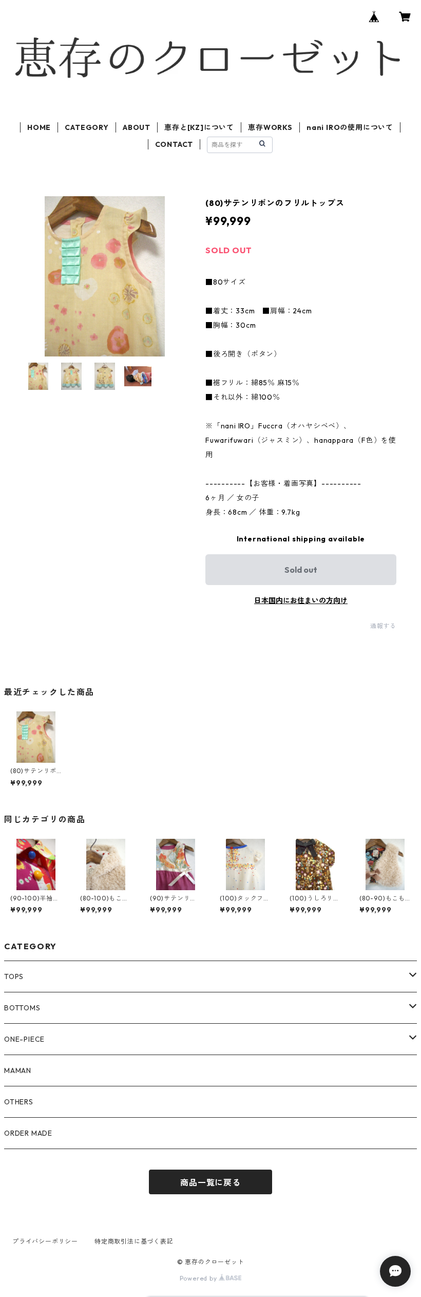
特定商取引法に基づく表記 (134, 1241)
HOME (39, 127)
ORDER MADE (28, 1133)
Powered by (199, 1278)
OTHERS (18, 1101)
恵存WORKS (270, 127)
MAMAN (17, 1070)
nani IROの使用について (350, 127)
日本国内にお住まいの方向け (301, 600)
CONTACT (174, 144)
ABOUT (136, 127)
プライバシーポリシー (45, 1241)
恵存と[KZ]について (199, 127)
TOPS (14, 976)
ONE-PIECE (24, 1039)
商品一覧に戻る (210, 1182)
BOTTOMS (22, 1007)
